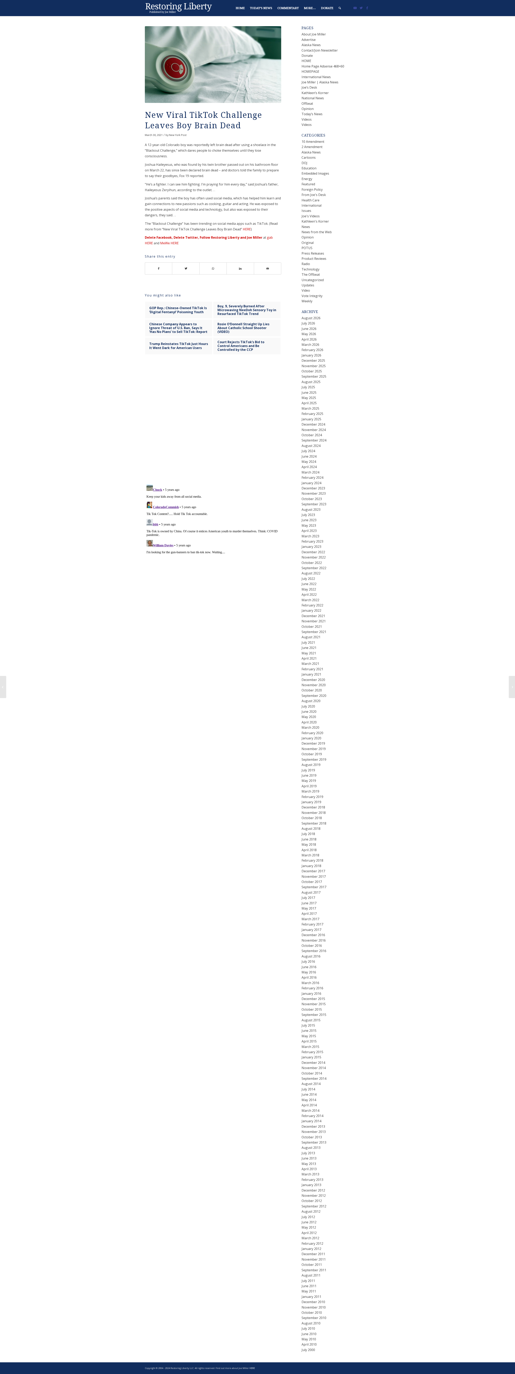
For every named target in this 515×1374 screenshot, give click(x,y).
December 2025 (313, 360)
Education (309, 168)
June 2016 (309, 967)
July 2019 (308, 770)
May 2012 (309, 1227)
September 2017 (314, 887)
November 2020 (314, 685)
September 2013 (314, 1142)
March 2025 (310, 408)
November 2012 (314, 1195)
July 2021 (308, 642)
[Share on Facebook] (158, 268)
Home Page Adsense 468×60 (323, 66)
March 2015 (310, 1046)
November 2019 (314, 749)
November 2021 (314, 621)
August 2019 (311, 765)
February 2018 (312, 860)
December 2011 (313, 1254)
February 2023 (312, 541)
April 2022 (309, 594)
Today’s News (312, 114)
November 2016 (314, 940)
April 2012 (309, 1233)
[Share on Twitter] (185, 268)
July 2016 (308, 961)
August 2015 (311, 1020)
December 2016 (313, 935)
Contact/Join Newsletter (320, 50)
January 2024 (311, 483)
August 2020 (311, 701)
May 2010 (309, 1339)
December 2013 (313, 1126)
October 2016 (312, 945)
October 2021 (312, 626)
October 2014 (312, 1073)
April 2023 (309, 530)
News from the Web (317, 232)
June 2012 (309, 1222)
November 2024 (314, 430)
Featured (308, 184)
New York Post (177, 135)
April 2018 (309, 850)
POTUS (307, 248)
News (306, 227)
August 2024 (311, 445)
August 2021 (311, 637)
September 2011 (314, 1270)
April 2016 (309, 977)
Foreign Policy (312, 189)
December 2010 (313, 1302)
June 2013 (309, 1158)
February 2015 (312, 1052)
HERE (247, 229)
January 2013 (311, 1185)
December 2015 (313, 999)
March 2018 (310, 855)
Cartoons (309, 157)
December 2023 (313, 488)
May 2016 (309, 972)
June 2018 (309, 839)
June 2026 (309, 328)
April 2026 (309, 339)
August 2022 (311, 573)
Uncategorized (313, 280)
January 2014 (311, 1121)
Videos (307, 119)
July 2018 (308, 834)
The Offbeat (311, 274)
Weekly (307, 301)
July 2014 (308, 1089)
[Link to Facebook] (367, 8)
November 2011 (314, 1259)
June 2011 (309, 1286)
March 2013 (310, 1174)
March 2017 (310, 919)
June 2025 (309, 392)
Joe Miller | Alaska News (320, 82)
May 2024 (309, 461)
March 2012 (310, 1238)
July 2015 (308, 1025)
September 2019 (314, 759)
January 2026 (311, 355)
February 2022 (312, 605)
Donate (307, 55)
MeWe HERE (169, 243)
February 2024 (312, 477)
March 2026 (310, 344)
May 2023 (309, 525)
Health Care (310, 200)
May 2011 (309, 1291)
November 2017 (314, 876)
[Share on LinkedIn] (240, 268)
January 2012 (311, 1249)
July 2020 (308, 706)
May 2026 (309, 334)
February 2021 (312, 669)
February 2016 (312, 988)
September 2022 (314, 568)
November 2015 (314, 1004)
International (311, 205)
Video (306, 290)
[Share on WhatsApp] (213, 268)
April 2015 (309, 1041)
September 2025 (314, 376)
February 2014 (312, 1116)
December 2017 (313, 871)
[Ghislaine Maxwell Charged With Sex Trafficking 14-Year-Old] (3, 687)
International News (316, 77)
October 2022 (312, 563)
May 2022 (309, 589)
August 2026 (311, 318)
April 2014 (309, 1105)
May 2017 (309, 908)
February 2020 (312, 733)
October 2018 (312, 818)
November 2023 (314, 493)
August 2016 (311, 956)
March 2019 (310, 791)
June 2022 (309, 584)
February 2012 (312, 1243)
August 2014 (311, 1084)
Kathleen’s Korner (315, 93)
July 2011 (308, 1281)
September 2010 (314, 1318)
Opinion (308, 109)
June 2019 (309, 775)
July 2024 (308, 451)
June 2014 (309, 1094)
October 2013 (312, 1137)
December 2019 (313, 743)
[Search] (340, 8)
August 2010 (311, 1323)
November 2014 (314, 1068)
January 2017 (311, 929)
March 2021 (310, 663)
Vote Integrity (312, 296)
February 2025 (312, 413)
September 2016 (314, 951)
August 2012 (311, 1211)
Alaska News (311, 45)
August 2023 (311, 509)
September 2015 (314, 1014)
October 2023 (312, 499)
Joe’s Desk (309, 87)
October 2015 (312, 1009)
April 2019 (309, 786)
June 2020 (309, 711)
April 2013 (309, 1169)
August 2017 (311, 892)
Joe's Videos (311, 216)
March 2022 (310, 600)
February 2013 (312, 1179)
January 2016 (311, 993)
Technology (310, 269)
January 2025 (311, 419)
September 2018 (314, 823)
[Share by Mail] (267, 268)
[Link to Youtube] (355, 8)
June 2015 (309, 1030)
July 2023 (308, 515)
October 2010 (312, 1312)
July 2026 (308, 323)
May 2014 (309, 1100)
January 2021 (311, 674)
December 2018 (313, 807)
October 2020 (312, 690)
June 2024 (309, 456)
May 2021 (309, 653)
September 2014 (314, 1078)
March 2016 (310, 983)
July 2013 (308, 1153)
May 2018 (309, 844)
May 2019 (309, 780)
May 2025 (309, 398)
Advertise (309, 39)
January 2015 (311, 1057)
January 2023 (311, 546)
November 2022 (314, 557)
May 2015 (309, 1036)
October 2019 (312, 754)
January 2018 (311, 866)
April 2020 (309, 722)
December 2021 (313, 616)
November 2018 (314, 812)
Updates (308, 285)
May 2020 (309, 717)
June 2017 (309, 903)
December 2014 (313, 1062)
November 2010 (314, 1307)
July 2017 (308, 897)
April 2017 (309, 913)
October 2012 (312, 1201)
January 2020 (311, 738)
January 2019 (311, 802)
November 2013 (314, 1131)
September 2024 (314, 440)
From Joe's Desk (314, 195)
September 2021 (314, 632)
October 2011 (312, 1264)
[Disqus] (218, 423)
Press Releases (313, 253)
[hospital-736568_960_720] (213, 64)
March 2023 (310, 536)
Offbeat (307, 103)
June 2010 (309, 1334)
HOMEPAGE (310, 71)
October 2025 (312, 371)
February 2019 (312, 797)
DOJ (304, 163)
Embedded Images (315, 173)
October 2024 (312, 435)
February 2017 (312, 924)
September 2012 (314, 1206)
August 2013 (311, 1147)
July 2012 (308, 1217)
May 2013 (309, 1164)
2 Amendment (312, 147)
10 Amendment (313, 141)
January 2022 (311, 610)
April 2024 (309, 467)
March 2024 (310, 472)
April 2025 (309, 403)
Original (308, 242)
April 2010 (309, 1344)
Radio (306, 264)
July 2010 (308, 1328)
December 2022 (313, 552)
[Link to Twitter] (361, 8)
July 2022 (308, 578)
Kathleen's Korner (315, 221)
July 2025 (308, 387)
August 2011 (311, 1275)
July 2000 (308, 1350)
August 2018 (311, 828)
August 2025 (311, 382)
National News (313, 98)
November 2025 (314, 366)
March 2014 (310, 1110)
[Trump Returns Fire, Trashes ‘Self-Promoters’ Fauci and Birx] (512, 687)
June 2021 (309, 648)
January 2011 (311, 1296)
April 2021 (309, 658)
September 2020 (314, 695)
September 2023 (314, 504)
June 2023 (309, 520)
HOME (306, 61)
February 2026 (312, 350)
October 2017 (312, 882)
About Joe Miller (314, 34)
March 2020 (310, 727)
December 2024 (313, 424)
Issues (306, 210)
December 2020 (313, 680)
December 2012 (313, 1190)
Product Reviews (314, 258)
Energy (307, 179)
